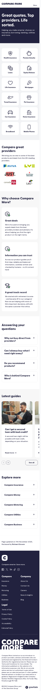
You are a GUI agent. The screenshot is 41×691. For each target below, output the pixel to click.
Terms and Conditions (9, 664)
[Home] (12, 3)
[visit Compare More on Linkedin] (11, 569)
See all (31, 462)
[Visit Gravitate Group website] (31, 687)
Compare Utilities (12, 514)
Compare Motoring (13, 504)
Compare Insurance (13, 484)
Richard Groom (18, 544)
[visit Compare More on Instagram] (18, 569)
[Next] (8, 463)
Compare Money (12, 494)
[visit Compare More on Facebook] (3, 569)
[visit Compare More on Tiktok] (15, 569)
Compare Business (13, 524)
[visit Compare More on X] (7, 569)
